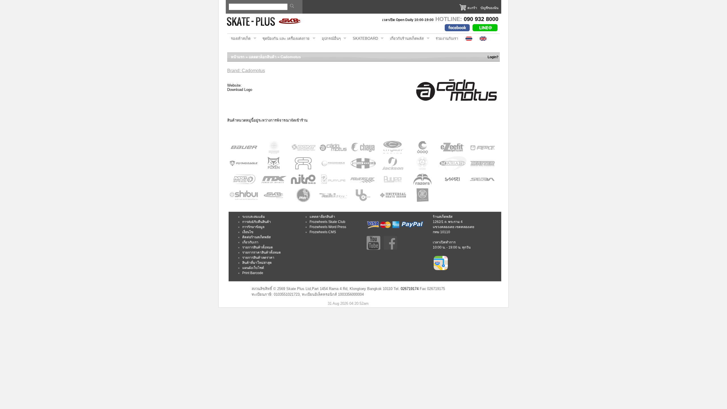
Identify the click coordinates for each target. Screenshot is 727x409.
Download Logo (239, 89)
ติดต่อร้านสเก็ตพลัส (256, 237)
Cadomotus (291, 57)
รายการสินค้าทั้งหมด (257, 247)
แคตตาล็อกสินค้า (262, 57)
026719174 (410, 289)
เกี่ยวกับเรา (250, 242)
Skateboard (363, 38)
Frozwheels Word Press (328, 227)
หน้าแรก (238, 57)
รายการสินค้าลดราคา (258, 258)
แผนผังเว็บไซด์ (253, 268)
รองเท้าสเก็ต (238, 38)
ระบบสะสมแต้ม (253, 217)
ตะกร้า (472, 8)
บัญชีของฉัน (489, 8)
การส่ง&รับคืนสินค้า (256, 222)
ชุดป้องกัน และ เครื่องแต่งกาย (284, 38)
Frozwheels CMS (323, 232)
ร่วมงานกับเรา (447, 38)
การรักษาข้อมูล (253, 227)
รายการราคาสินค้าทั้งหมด (261, 252)
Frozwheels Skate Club (327, 222)
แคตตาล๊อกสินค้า (322, 217)
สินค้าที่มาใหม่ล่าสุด (257, 263)
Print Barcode (252, 273)
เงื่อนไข (247, 232)
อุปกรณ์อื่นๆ (329, 38)
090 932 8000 (481, 19)
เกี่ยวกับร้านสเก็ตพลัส (405, 38)
